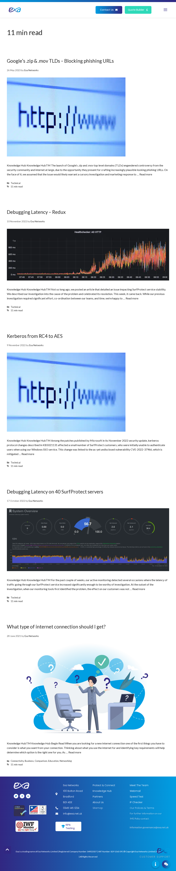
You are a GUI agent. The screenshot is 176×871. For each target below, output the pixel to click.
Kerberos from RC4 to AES (35, 336)
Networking (66, 761)
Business (29, 761)
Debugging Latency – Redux (36, 212)
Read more (145, 174)
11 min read (17, 186)
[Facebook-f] (22, 796)
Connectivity (17, 761)
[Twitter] (16, 796)
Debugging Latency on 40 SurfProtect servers (55, 491)
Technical (15, 183)
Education (53, 761)
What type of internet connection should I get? (56, 627)
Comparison (41, 761)
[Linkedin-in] (28, 796)
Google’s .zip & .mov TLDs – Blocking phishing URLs (60, 61)
